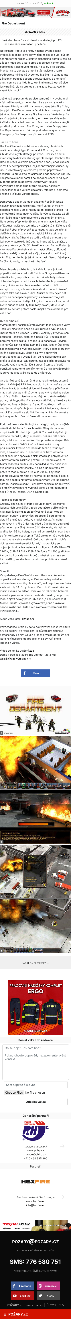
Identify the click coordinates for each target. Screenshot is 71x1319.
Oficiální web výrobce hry (15, 658)
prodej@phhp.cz (35, 1154)
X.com (50, 1296)
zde (31, 654)
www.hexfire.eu (35, 1201)
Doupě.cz (29, 618)
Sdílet (37, 673)
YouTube (25, 1296)
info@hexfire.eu (35, 1205)
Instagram (50, 1286)
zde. (32, 650)
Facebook (25, 1286)
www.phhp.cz (35, 1150)
